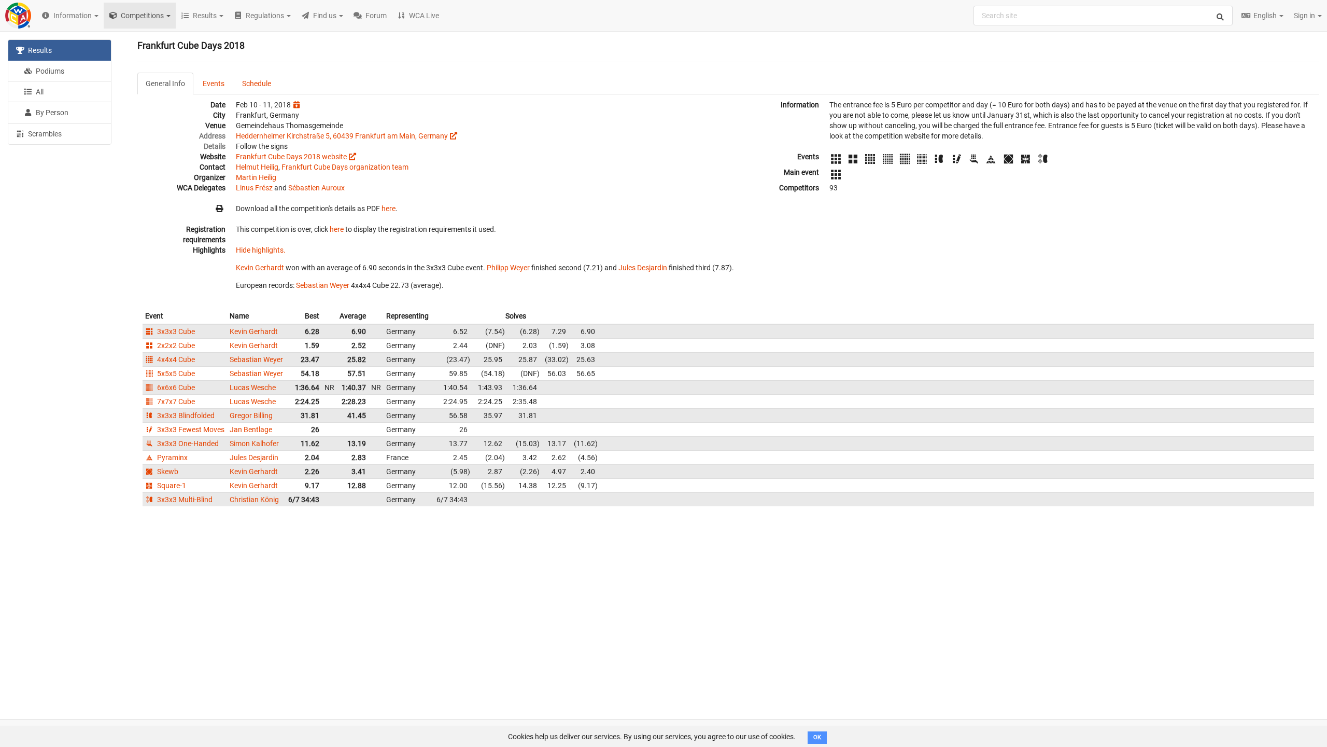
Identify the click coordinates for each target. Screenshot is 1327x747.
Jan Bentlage (251, 429)
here (389, 208)
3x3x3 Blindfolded (185, 415)
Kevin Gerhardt (260, 268)
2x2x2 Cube (175, 345)
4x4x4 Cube (175, 359)
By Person (51, 112)
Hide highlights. (261, 250)
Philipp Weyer (508, 268)
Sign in (1305, 15)
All (39, 92)
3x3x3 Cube (175, 331)
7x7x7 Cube (175, 401)
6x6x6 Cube (175, 387)
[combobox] (1103, 15)
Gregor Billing (251, 415)
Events (213, 83)
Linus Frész (254, 188)
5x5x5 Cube (175, 373)
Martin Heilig (256, 177)
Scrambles (44, 134)
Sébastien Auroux (316, 188)
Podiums (49, 71)
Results (39, 50)
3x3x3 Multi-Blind (184, 499)
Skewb (167, 471)
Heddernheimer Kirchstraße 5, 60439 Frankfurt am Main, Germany (342, 136)
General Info (165, 83)
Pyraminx (172, 457)
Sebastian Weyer (322, 285)
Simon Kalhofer (254, 443)
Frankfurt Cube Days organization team (344, 167)
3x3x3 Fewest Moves (190, 429)
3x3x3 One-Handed (187, 443)
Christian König (254, 499)
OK (817, 737)
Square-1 (171, 485)
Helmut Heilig (257, 167)
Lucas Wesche (253, 387)
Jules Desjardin (642, 268)
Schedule (256, 83)
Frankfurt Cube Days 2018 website (291, 157)
